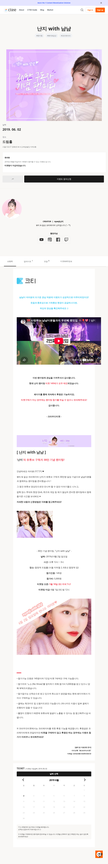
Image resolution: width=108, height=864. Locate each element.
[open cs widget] (99, 854)
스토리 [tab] (10, 261)
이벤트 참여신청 (64, 179)
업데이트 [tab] (28, 261)
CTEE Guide (32, 10)
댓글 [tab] (46, 261)
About (21, 10)
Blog (42, 10)
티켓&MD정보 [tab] (66, 261)
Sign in (90, 10)
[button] (54, 118)
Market (50, 10)
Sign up (100, 10)
